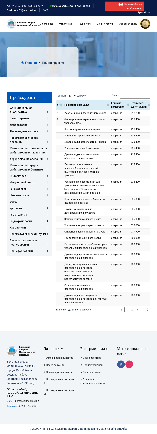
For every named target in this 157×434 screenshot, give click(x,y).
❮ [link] (122, 309)
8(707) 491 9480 (82, 6)
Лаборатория (18, 124)
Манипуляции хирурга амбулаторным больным (26, 167)
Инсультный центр (22, 182)
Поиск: (115, 95)
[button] (61, 105)
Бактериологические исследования (24, 242)
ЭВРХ (13, 201)
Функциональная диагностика (21, 110)
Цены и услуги (105, 24)
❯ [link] (148, 309)
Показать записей (71, 95)
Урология (16, 208)
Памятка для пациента (59, 372)
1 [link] (127, 309)
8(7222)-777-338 (27, 406)
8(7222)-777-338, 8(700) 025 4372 (26, 6)
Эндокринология (21, 221)
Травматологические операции (24, 139)
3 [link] (137, 309)
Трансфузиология (21, 251)
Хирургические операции (26, 159)
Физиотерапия (19, 118)
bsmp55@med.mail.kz (27, 400)
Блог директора (92, 357)
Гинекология (18, 188)
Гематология (18, 214)
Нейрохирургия (20, 195)
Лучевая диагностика (24, 131)
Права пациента (55, 365)
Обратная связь (128, 24)
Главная (30, 63)
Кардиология (18, 227)
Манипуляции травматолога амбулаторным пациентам (28, 150)
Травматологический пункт (28, 234)
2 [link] (132, 309)
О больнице (46, 24)
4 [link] (142, 309)
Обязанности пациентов (59, 357)
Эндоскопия (18, 176)
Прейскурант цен (93, 365)
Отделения (65, 24)
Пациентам (84, 24)
